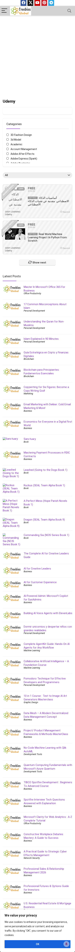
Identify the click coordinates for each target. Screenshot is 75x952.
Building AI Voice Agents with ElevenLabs (48, 613)
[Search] (69, 11)
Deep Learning (12, 212)
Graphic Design (31, 702)
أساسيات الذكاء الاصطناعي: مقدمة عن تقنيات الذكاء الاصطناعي (48, 201)
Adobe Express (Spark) (24, 158)
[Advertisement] (37, 55)
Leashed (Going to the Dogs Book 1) (45, 469)
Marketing (28, 393)
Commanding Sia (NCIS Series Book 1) (46, 535)
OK (37, 944)
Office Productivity (32, 293)
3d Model (16, 139)
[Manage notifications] (66, 944)
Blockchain (29, 359)
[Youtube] (37, 3)
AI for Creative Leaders (37, 568)
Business (28, 411)
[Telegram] (51, 3)
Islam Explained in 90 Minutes (41, 338)
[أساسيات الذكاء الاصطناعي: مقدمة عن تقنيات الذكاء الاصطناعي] (15, 198)
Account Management (24, 149)
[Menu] (4, 11)
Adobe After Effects (22, 153)
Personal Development (34, 311)
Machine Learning (32, 650)
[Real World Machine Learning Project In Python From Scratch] (15, 234)
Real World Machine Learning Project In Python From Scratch (47, 237)
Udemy (8, 214)
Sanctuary (30, 438)
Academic (16, 144)
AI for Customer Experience (40, 582)
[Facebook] (23, 3)
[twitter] (30, 3)
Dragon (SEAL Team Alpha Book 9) (44, 519)
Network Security (32, 858)
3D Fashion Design (21, 134)
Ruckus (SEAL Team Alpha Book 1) (44, 485)
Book (26, 442)
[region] (37, 930)
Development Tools (33, 754)
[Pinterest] (44, 3)
